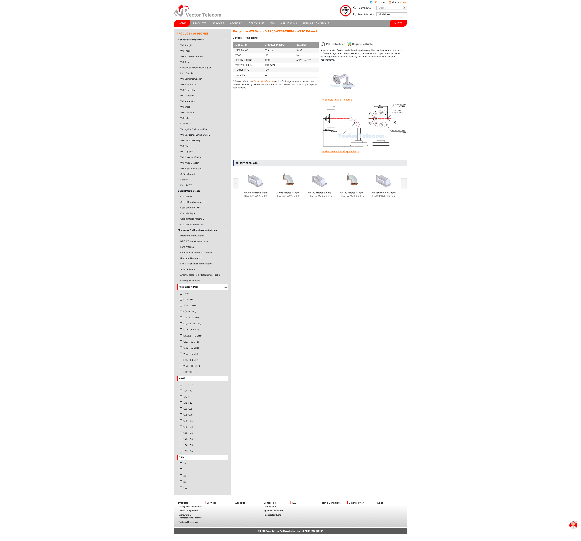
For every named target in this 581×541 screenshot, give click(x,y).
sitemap (396, 2)
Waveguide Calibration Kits (193, 129)
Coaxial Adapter (188, 213)
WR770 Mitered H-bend (352, 192)
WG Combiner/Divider (191, 79)
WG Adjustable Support (192, 168)
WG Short (185, 107)
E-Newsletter (356, 502)
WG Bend (185, 62)
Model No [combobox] (384, 14)
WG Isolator (186, 118)
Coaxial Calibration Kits (191, 224)
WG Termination (188, 90)
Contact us (270, 502)
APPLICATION (289, 23)
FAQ (294, 502)
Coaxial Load (186, 196)
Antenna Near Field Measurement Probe (200, 275)
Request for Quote (272, 515)
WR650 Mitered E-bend (384, 192)
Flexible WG (186, 185)
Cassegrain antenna (190, 280)
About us (240, 502)
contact (382, 2)
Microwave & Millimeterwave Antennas (198, 230)
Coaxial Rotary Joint (190, 207)
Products (183, 502)
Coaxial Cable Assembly (192, 219)
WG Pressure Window (191, 157)
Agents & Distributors (274, 510)
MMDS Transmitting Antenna (194, 241)
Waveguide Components (191, 39)
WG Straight (186, 45)
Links (380, 502)
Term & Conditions (330, 502)
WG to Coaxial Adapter (191, 56)
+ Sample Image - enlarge (337, 99)
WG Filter (184, 146)
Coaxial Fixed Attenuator (192, 202)
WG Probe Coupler (189, 163)
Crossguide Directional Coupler (195, 67)
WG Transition (187, 95)
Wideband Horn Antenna (192, 235)
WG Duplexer (186, 151)
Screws (184, 179)
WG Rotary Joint (188, 84)
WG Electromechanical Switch (195, 135)
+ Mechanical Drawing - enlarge (340, 151)
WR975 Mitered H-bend (288, 192)
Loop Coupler (187, 73)
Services (211, 502)
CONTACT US (256, 23)
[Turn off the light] (404, 2)
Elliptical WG (186, 123)
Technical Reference (263, 81)
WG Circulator (187, 112)
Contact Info (270, 506)
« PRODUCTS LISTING (246, 38)
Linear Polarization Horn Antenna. (196, 263)
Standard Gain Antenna (191, 258)
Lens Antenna (187, 247)
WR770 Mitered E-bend (319, 192)
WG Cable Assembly (190, 140)
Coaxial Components (189, 191)
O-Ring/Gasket (187, 174)
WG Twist (185, 50)
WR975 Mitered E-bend (256, 192)
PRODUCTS (199, 23)
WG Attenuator (187, 101)
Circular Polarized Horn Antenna (196, 252)
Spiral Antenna (187, 269)
